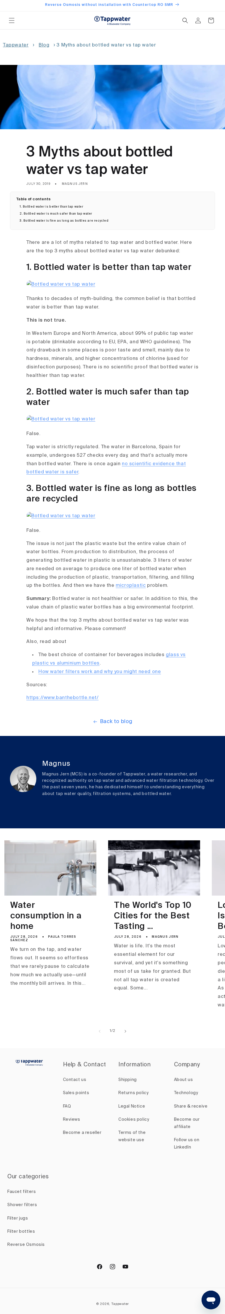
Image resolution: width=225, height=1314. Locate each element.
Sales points (76, 1093)
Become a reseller (82, 1133)
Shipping (127, 1080)
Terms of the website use (132, 1136)
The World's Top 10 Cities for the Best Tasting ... (153, 916)
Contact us (74, 1080)
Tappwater (15, 45)
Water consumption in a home (46, 916)
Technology (186, 1093)
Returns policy (133, 1093)
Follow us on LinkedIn (187, 1143)
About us (183, 1080)
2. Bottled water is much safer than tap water (56, 213)
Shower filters (22, 1205)
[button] (11, 20)
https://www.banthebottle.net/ (62, 698)
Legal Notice (131, 1106)
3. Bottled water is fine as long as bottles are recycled (64, 220)
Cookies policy (133, 1120)
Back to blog (116, 721)
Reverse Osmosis (26, 1245)
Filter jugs (17, 1218)
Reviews (71, 1120)
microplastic (131, 585)
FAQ (67, 1106)
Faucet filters (21, 1192)
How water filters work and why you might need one (99, 672)
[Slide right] (125, 1031)
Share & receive (191, 1106)
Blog (44, 45)
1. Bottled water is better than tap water (51, 206)
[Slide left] (99, 1031)
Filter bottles (21, 1231)
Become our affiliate (187, 1123)
